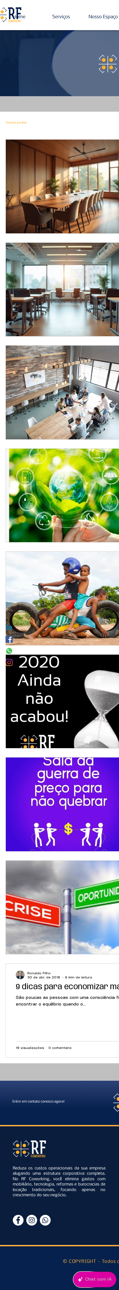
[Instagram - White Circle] (31, 1220)
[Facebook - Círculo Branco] (18, 1220)
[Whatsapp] (9, 650)
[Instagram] (9, 662)
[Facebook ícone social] (9, 639)
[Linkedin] (9, 627)
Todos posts (16, 122)
